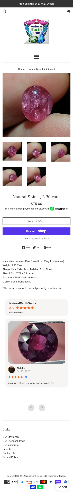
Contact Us (9, 453)
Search (7, 449)
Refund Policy (10, 457)
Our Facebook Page (14, 440)
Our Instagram (11, 445)
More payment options (36, 238)
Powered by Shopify (57, 476)
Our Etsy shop (11, 436)
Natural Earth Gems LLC (35, 476)
